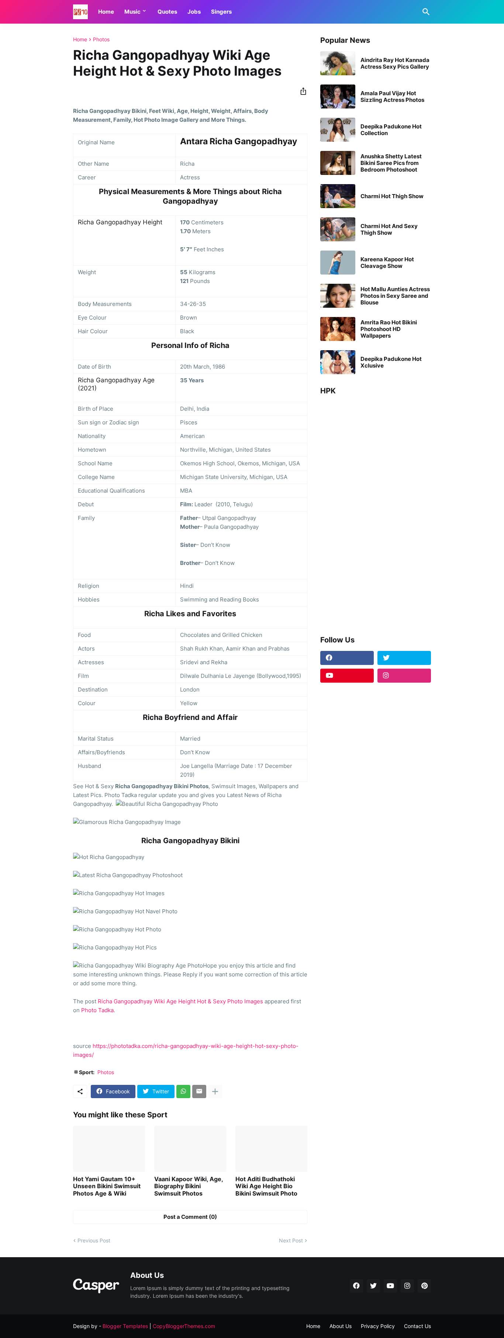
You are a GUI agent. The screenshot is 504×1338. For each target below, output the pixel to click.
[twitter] (404, 658)
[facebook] (347, 658)
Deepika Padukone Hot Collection (391, 130)
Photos (101, 39)
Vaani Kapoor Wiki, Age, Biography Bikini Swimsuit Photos (188, 1186)
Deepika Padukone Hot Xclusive (391, 362)
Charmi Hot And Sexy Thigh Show (389, 229)
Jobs (194, 11)
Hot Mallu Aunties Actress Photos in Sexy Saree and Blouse (395, 296)
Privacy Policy (378, 1326)
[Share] (301, 91)
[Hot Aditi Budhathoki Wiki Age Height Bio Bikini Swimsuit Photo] (271, 1149)
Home (106, 11)
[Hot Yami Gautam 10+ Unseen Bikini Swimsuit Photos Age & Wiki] (109, 1149)
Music (132, 11)
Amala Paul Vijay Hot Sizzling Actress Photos (392, 96)
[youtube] (347, 676)
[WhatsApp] (183, 1091)
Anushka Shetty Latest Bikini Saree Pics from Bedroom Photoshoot (391, 163)
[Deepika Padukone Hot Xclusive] (337, 362)
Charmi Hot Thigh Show (392, 196)
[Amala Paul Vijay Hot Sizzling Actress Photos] (337, 96)
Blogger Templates (125, 1326)
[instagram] (404, 676)
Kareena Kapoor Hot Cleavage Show (387, 262)
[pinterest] (424, 1286)
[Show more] (215, 1091)
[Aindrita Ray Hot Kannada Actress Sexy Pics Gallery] (337, 63)
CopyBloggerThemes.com (184, 1326)
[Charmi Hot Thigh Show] (337, 196)
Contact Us (417, 1326)
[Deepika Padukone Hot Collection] (337, 130)
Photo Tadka (97, 1010)
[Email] (199, 1091)
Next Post (291, 1240)
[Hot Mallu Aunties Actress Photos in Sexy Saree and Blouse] (337, 296)
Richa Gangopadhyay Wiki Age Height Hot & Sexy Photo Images (180, 1001)
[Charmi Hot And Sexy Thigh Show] (337, 229)
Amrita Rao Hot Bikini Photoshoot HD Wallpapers (388, 329)
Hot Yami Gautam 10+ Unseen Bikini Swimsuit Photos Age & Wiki (107, 1186)
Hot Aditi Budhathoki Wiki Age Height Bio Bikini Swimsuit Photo (266, 1186)
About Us (340, 1326)
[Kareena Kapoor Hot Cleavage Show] (337, 263)
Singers (221, 11)
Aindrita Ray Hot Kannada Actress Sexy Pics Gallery (394, 63)
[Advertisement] (375, 512)
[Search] (424, 12)
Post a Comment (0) (190, 1216)
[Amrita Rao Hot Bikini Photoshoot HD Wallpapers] (337, 329)
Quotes (167, 11)
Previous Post (93, 1240)
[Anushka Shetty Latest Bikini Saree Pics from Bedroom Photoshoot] (337, 163)
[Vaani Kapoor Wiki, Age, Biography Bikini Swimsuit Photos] (190, 1149)
